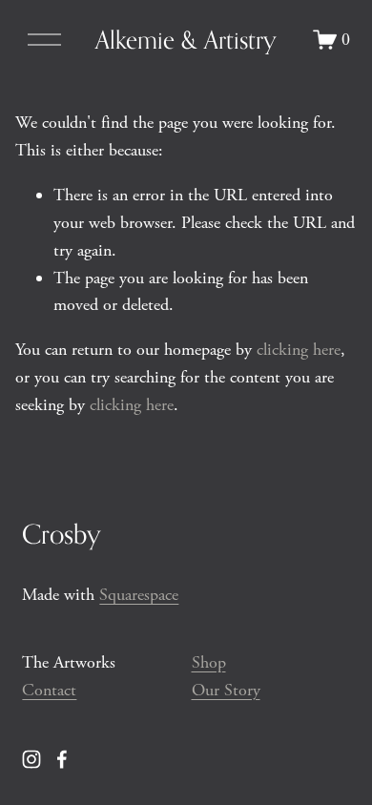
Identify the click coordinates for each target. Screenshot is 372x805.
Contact (49, 690)
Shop (209, 662)
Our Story (226, 690)
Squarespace (138, 595)
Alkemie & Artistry (186, 39)
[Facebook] (62, 759)
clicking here (299, 350)
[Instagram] (31, 759)
